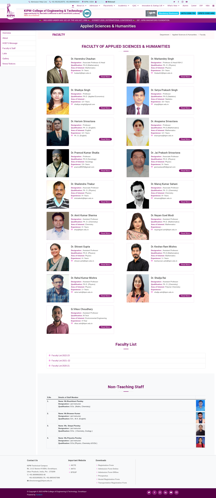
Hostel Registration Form (109, 479)
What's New (172, 5)
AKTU (73, 469)
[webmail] (176, 492)
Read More (105, 77)
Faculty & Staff (8, 48)
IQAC (134, 5)
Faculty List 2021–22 (61, 361)
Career (193, 5)
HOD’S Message (10, 43)
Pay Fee (100, 2)
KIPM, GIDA (89, 2)
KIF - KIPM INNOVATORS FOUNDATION (142, 20)
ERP (201, 5)
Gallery (5, 59)
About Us (80, 5)
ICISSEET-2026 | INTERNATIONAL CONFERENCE (101, 20)
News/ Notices (8, 64)
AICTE (73, 465)
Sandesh (39, 495)
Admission (94, 5)
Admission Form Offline (108, 472)
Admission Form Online (108, 469)
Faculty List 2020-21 (61, 366)
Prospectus (103, 476)
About (5, 38)
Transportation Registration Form (112, 483)
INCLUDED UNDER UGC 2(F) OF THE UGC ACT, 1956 (55, 20)
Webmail (111, 2)
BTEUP (74, 472)
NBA (208, 5)
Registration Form (106, 465)
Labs (4, 53)
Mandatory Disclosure (168, 13)
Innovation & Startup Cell (152, 5)
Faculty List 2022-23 (61, 355)
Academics (122, 5)
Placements (108, 5)
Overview (6, 33)
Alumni (185, 5)
